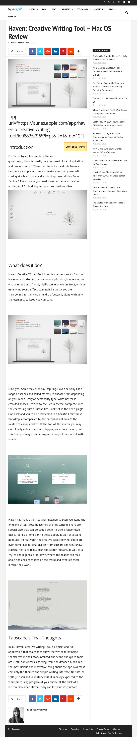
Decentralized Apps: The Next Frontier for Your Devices (110, 162)
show (81, 146)
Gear (111, 9)
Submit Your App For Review (109, 733)
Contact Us (88, 729)
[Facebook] (104, 2)
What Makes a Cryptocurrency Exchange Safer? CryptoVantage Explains (107, 71)
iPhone (32, 9)
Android (66, 9)
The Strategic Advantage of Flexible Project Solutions (109, 205)
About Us (63, 729)
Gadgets (98, 9)
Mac (54, 9)
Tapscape (16, 729)
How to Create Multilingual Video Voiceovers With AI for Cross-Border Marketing (109, 176)
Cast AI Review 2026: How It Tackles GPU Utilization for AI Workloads (109, 124)
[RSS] (119, 2)
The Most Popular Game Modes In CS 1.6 (110, 100)
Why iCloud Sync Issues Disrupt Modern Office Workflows (107, 151)
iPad (44, 9)
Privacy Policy (103, 729)
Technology (82, 9)
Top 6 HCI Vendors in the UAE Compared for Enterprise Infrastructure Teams (110, 191)
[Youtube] (129, 2)
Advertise (75, 729)
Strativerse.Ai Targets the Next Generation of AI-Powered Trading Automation (108, 137)
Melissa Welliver (17, 42)
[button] (126, 13)
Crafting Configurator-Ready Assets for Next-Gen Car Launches (110, 58)
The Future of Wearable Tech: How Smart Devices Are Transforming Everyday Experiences (108, 86)
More (10, 16)
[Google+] (109, 2)
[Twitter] (124, 2)
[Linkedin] (114, 2)
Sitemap (116, 729)
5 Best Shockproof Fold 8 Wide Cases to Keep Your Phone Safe (110, 112)
